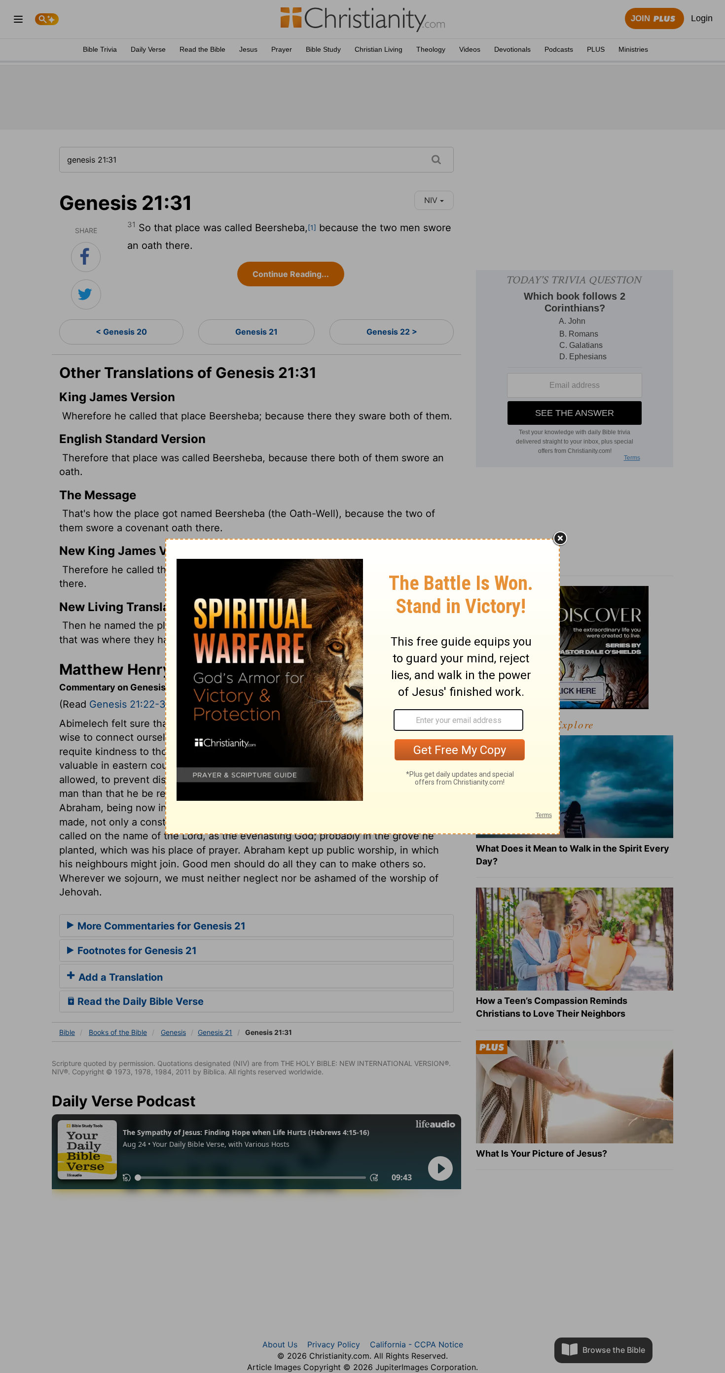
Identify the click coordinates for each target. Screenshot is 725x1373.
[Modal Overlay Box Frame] (362, 686)
